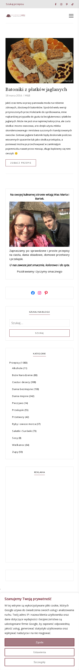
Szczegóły (39, 662)
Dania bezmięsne (22, 389)
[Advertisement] (39, 519)
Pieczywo (17, 403)
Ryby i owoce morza (24, 424)
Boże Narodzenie (22, 375)
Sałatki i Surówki (22, 431)
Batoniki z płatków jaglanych (36, 89)
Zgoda (39, 642)
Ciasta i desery (21, 382)
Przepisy (14, 362)
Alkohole (17, 368)
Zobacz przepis (20, 163)
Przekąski (18, 410)
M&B (27, 95)
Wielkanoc (18, 445)
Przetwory (18, 417)
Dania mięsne (20, 396)
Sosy (15, 438)
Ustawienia (39, 652)
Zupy (15, 452)
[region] (39, 631)
